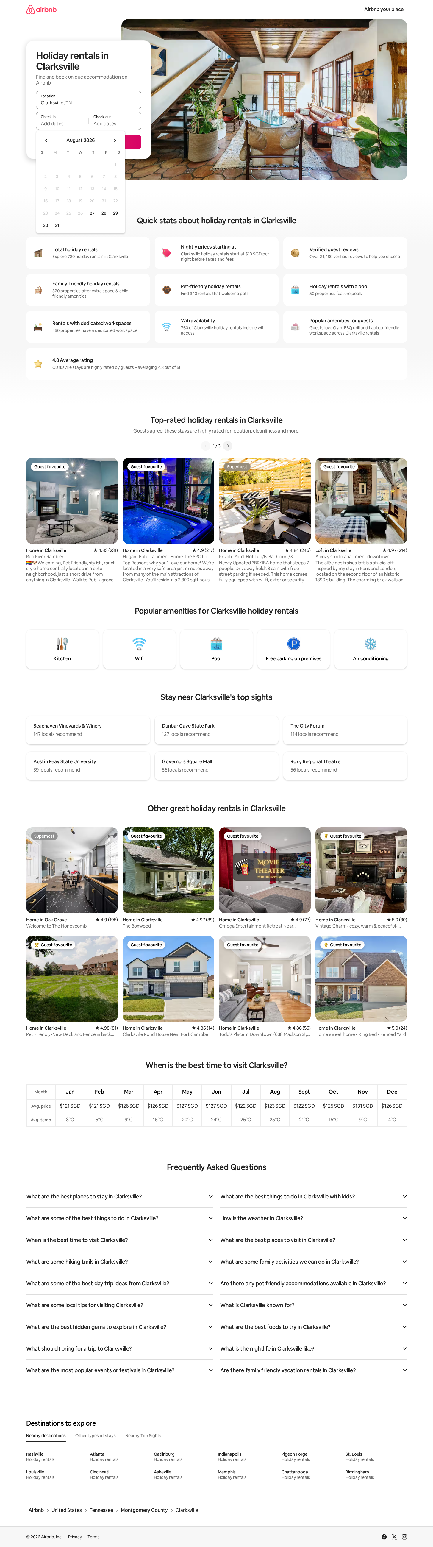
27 (92, 213)
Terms (93, 1537)
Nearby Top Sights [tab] (143, 1435)
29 (115, 213)
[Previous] (205, 446)
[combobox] (89, 102)
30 (45, 225)
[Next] (227, 446)
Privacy (75, 1537)
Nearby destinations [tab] (46, 1435)
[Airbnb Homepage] (41, 9)
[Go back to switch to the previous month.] (46, 140)
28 (103, 213)
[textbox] (62, 123)
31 (57, 225)
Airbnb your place (384, 9)
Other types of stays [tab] (95, 1435)
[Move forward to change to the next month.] (115, 140)
